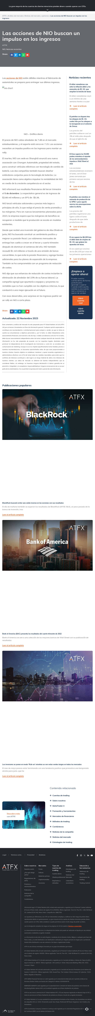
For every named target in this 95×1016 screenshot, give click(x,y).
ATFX (4, 16)
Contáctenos (28, 899)
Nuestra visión (29, 869)
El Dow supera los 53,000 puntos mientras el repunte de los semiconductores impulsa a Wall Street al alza (80, 159)
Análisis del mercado (15, 16)
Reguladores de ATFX (29, 879)
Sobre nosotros (30, 866)
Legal (4, 855)
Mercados (42, 866)
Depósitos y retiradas (56, 882)
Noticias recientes (14, 49)
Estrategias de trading (71, 870)
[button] (12, 55)
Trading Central (85, 883)
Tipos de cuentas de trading (56, 868)
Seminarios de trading (85, 878)
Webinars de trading (84, 873)
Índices (41, 872)
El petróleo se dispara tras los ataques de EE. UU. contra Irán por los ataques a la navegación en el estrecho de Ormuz (81, 121)
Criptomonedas (44, 879)
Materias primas (44, 876)
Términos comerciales (18, 855)
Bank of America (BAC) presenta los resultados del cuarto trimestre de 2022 (32, 634)
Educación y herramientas (85, 867)
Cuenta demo (57, 874)
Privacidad (30, 855)
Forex (40, 869)
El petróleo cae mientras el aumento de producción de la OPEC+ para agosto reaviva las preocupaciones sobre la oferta (80, 202)
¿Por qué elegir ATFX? (29, 874)
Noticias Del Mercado (70, 876)
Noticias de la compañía (29, 894)
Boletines (42, 855)
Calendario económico (69, 882)
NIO (3, 49)
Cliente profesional (58, 877)
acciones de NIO (14, 78)
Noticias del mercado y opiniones (37, 16)
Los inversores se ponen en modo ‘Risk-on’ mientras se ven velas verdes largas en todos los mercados (42, 764)
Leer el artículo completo (13, 514)
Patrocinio (27, 890)
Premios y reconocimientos (30, 885)
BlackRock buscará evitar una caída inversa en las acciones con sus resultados (33, 503)
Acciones (42, 883)
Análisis (69, 866)
